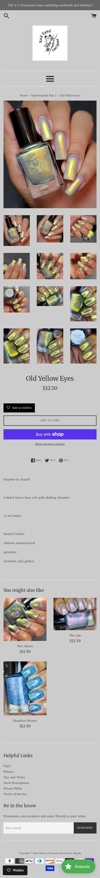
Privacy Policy (12, 788)
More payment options (50, 444)
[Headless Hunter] (25, 688)
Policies (8, 771)
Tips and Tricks (14, 777)
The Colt (75, 635)
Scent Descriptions (16, 783)
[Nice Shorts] (25, 619)
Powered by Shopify (70, 853)
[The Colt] (75, 614)
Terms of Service (15, 794)
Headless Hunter (25, 720)
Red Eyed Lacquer (49, 853)
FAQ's (7, 766)
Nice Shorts (25, 646)
